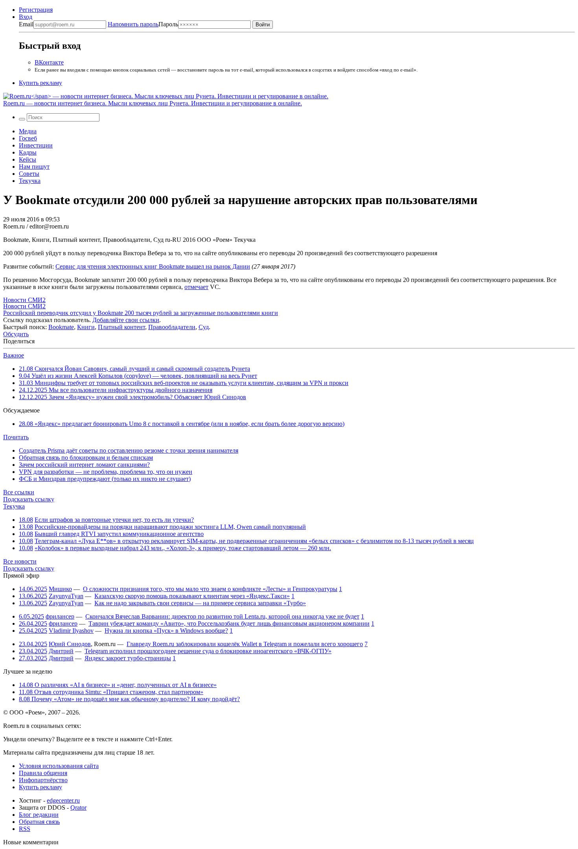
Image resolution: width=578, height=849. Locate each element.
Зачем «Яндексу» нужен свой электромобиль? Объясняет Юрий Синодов (132, 397)
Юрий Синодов (70, 644)
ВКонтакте (49, 62)
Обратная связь (39, 821)
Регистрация (36, 9)
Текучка (29, 180)
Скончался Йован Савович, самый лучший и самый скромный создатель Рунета (134, 368)
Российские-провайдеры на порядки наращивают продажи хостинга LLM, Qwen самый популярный (170, 526)
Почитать (16, 437)
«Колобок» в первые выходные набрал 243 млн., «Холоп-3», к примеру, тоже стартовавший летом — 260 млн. (183, 548)
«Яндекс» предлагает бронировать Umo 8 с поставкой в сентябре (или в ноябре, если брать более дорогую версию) (181, 423)
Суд (204, 327)
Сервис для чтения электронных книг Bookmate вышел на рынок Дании (152, 266)
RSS (24, 828)
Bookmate (61, 327)
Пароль (143, 24)
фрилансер (60, 616)
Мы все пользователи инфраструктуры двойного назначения (115, 390)
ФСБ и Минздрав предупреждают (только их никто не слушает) (105, 478)
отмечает (196, 287)
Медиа (28, 131)
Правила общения (43, 773)
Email (26, 24)
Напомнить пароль (133, 24)
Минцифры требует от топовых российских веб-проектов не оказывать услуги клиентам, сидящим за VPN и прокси (183, 382)
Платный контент (121, 327)
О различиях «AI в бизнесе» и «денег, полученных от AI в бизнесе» (118, 684)
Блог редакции (39, 814)
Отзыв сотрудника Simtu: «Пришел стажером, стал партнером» (111, 692)
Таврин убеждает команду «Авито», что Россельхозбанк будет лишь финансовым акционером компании (229, 623)
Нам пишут (34, 166)
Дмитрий (61, 651)
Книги (86, 327)
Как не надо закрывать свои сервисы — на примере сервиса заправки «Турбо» (200, 603)
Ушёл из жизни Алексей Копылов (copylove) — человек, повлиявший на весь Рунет (138, 375)
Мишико (60, 589)
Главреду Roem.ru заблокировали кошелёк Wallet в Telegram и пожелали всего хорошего (245, 644)
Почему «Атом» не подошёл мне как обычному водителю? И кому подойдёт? (129, 699)
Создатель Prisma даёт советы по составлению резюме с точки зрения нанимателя (128, 450)
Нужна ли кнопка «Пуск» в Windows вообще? (166, 630)
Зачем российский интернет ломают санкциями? (84, 464)
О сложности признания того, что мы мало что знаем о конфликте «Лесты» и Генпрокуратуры (210, 589)
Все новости (20, 561)
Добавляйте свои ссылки (125, 320)
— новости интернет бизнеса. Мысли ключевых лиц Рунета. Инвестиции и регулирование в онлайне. (152, 103)
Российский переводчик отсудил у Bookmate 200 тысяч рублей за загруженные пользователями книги (140, 312)
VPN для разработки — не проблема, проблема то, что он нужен (105, 471)
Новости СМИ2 (24, 300)
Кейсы (27, 159)
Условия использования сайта (59, 765)
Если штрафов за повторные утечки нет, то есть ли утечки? (114, 519)
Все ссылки (18, 492)
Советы (29, 173)
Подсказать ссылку (28, 499)
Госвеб (28, 138)
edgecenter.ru (63, 800)
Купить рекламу (40, 82)
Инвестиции (36, 145)
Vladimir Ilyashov (71, 630)
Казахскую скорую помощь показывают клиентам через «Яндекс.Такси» (192, 596)
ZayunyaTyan (66, 596)
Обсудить (16, 334)
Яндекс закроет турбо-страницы (128, 658)
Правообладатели (171, 327)
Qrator (78, 807)
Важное (13, 355)
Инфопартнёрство (43, 780)
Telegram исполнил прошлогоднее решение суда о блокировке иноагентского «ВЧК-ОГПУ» (208, 651)
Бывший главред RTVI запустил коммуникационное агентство (119, 533)
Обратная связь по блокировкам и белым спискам (86, 457)
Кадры (28, 152)
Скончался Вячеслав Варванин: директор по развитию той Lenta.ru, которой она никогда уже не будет (222, 616)
